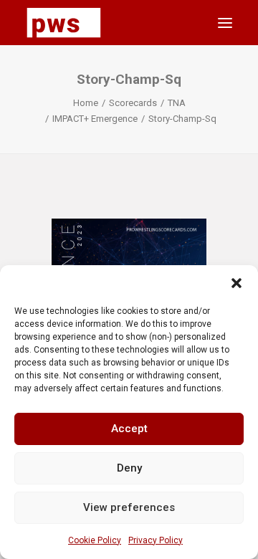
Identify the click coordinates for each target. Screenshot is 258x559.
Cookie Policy (94, 540)
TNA (177, 102)
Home (85, 102)
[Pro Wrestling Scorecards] (64, 22)
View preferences (129, 507)
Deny (129, 468)
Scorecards (133, 102)
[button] (236, 283)
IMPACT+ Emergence (95, 118)
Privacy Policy (155, 540)
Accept (129, 428)
